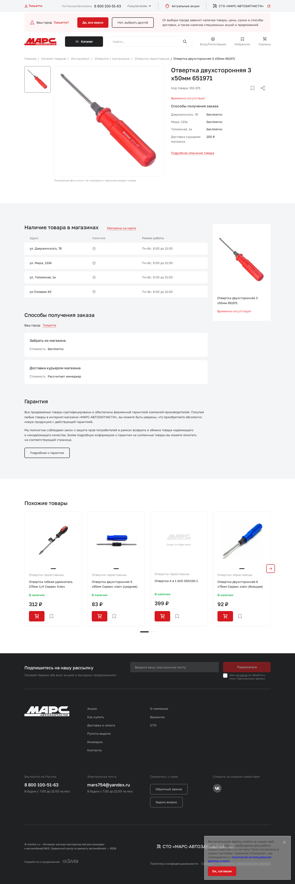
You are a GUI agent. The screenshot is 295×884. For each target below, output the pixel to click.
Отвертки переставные (46, 575)
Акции (92, 708)
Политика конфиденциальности (174, 863)
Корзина (265, 44)
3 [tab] (154, 631)
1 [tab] (144, 631)
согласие (241, 675)
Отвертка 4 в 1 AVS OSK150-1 (176, 581)
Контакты (94, 750)
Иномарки (95, 742)
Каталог (87, 41)
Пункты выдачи (99, 733)
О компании (159, 708)
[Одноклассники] (254, 93)
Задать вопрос (166, 802)
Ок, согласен (222, 871)
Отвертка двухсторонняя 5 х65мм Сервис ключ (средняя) (114, 584)
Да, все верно (92, 22)
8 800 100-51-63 (107, 6)
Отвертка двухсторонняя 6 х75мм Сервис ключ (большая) (240, 584)
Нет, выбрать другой (132, 22)
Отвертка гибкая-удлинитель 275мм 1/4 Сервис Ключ (51, 584)
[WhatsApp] (261, 93)
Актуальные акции (186, 6)
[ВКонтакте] (247, 93)
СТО (153, 725)
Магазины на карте (121, 228)
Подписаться (247, 667)
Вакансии (157, 717)
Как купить (95, 717)
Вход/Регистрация (213, 44)
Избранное (242, 44)
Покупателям (137, 6)
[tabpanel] (53, 568)
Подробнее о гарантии (47, 453)
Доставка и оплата (101, 725)
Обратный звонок (168, 789)
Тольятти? (61, 22)
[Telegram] (240, 93)
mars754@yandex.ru (108, 784)
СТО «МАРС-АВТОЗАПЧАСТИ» (241, 6)
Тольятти (49, 325)
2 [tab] (151, 631)
